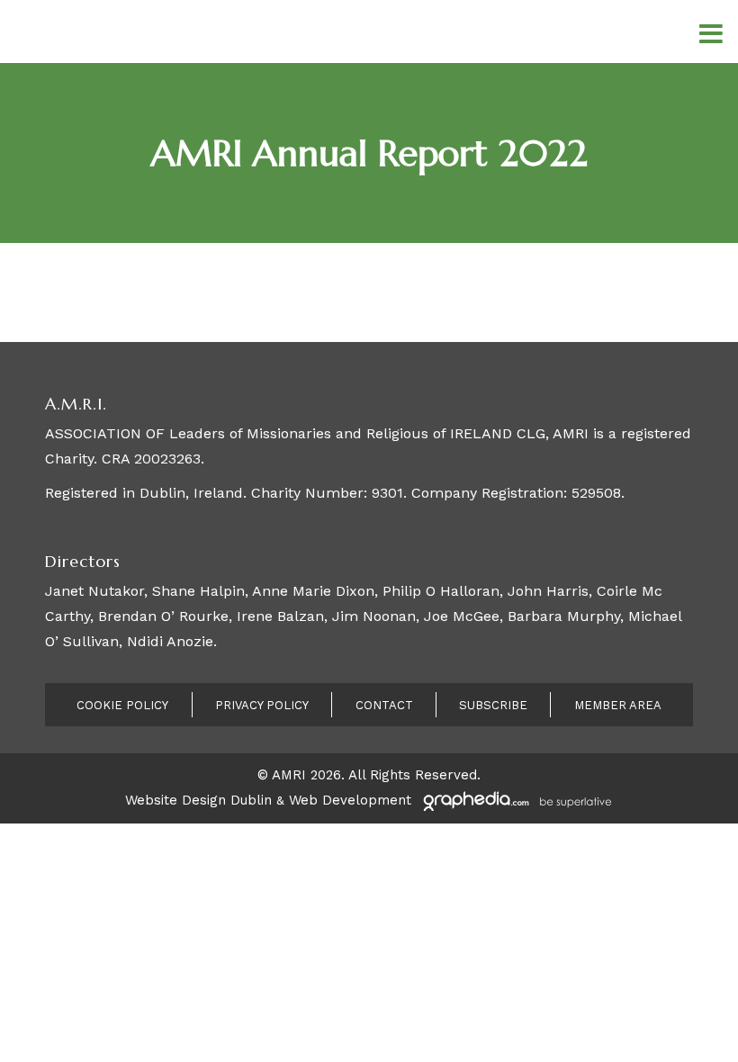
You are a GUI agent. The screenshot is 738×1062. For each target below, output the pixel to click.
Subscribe (493, 705)
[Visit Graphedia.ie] (515, 800)
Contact (384, 705)
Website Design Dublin (198, 800)
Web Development (350, 800)
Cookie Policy (122, 705)
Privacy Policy (262, 705)
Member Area (618, 705)
